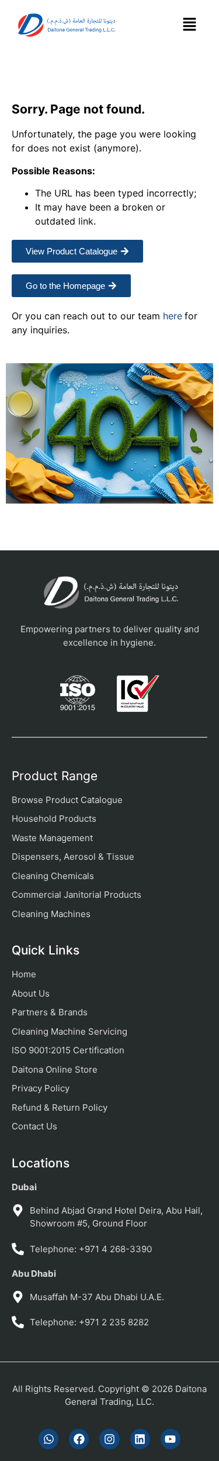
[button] (189, 25)
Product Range (55, 776)
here (172, 316)
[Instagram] (109, 1439)
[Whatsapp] (48, 1439)
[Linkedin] (140, 1439)
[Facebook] (79, 1439)
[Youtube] (170, 1439)
